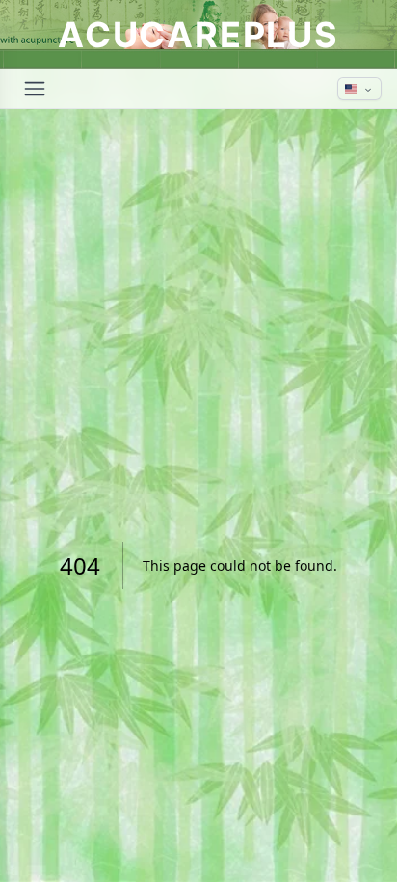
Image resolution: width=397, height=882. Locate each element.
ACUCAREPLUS (198, 34)
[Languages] (359, 88)
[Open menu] (34, 88)
